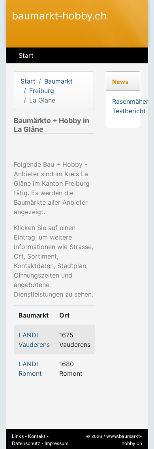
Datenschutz (26, 443)
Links (18, 436)
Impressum (56, 443)
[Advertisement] (57, 150)
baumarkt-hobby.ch (59, 16)
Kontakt (36, 436)
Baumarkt (58, 81)
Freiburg (41, 91)
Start (26, 55)
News (120, 82)
